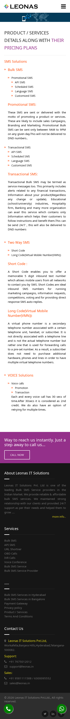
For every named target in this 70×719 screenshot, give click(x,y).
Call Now (17, 455)
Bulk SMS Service (15, 566)
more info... (59, 516)
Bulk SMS (10, 540)
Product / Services (15, 612)
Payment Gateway (16, 603)
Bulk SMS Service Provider (21, 570)
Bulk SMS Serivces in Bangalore (24, 599)
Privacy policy (13, 608)
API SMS (9, 545)
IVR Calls (9, 558)
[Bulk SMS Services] (20, 6)
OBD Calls (10, 553)
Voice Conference (15, 562)
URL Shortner (12, 549)
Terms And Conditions (18, 616)
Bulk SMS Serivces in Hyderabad (25, 595)
